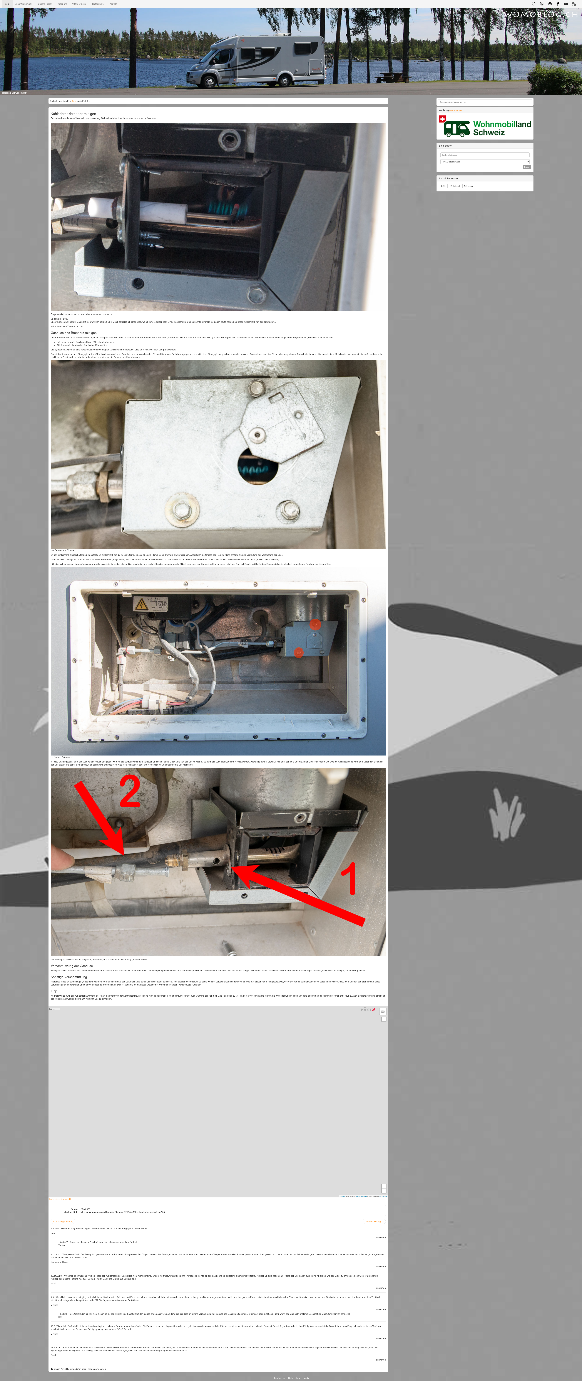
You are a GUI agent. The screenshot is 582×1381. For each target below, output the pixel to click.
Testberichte (98, 3)
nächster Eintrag (374, 1221)
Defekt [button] (443, 186)
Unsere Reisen (45, 3)
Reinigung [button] (468, 186)
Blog (7, 3)
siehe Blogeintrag (455, 110)
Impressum (280, 1377)
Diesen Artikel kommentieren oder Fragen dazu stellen (79, 1368)
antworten (381, 1237)
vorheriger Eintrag (63, 1221)
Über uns (62, 3)
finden (526, 167)
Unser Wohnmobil (23, 3)
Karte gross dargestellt (59, 1198)
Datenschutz (294, 1377)
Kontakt (113, 3)
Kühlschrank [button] (455, 186)
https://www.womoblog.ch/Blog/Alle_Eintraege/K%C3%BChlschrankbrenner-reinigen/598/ (122, 1212)
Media (306, 1377)
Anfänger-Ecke (79, 3)
